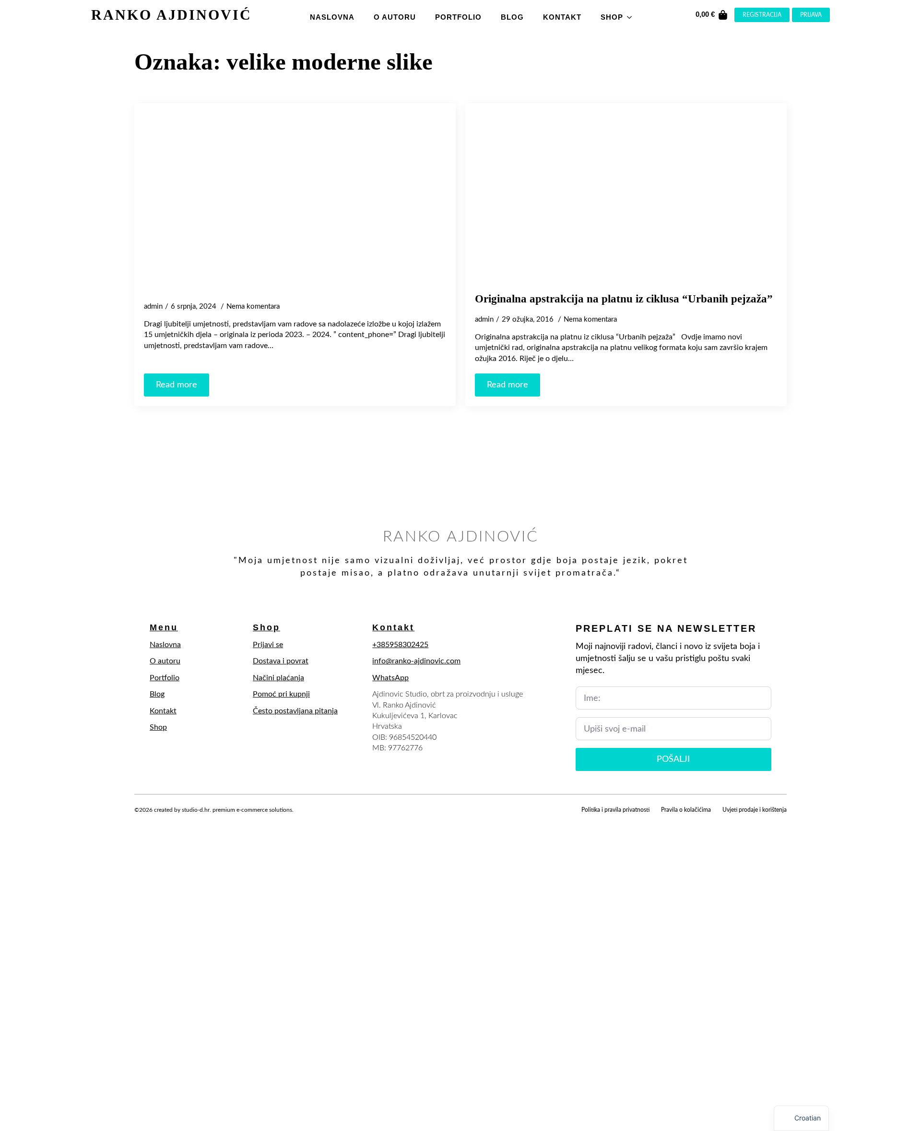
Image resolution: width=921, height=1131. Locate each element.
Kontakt (562, 17)
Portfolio (458, 17)
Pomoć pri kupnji (281, 694)
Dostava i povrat (280, 661)
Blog (512, 17)
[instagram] (173, 821)
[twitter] (157, 821)
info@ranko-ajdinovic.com (416, 661)
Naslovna (332, 17)
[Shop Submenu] (632, 14)
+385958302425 (400, 645)
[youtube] (206, 821)
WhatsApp (390, 678)
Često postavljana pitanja (295, 711)
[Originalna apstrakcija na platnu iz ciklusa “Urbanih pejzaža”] (626, 198)
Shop (612, 17)
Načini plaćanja (278, 678)
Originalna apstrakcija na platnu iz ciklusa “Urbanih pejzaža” (624, 299)
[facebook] (141, 821)
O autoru (395, 17)
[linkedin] (190, 821)
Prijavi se (268, 645)
